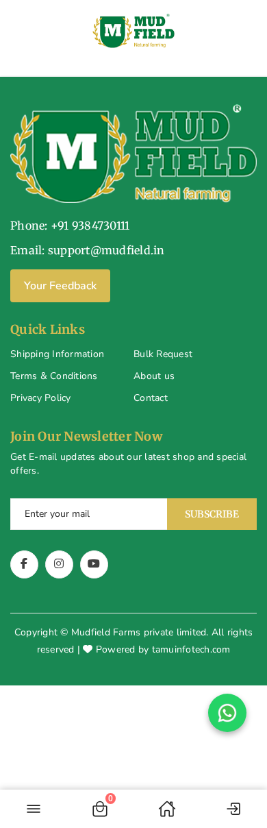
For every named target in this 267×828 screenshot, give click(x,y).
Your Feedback (60, 285)
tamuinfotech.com (191, 649)
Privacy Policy (40, 397)
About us (154, 375)
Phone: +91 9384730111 (69, 225)
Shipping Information (57, 354)
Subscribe (212, 514)
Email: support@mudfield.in (87, 250)
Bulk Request (163, 354)
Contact (151, 397)
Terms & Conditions (54, 375)
